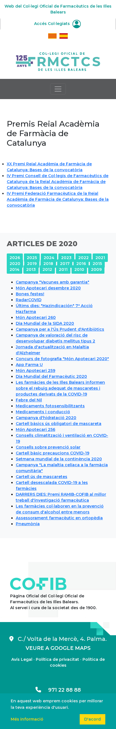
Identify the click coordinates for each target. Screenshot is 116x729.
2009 (96, 269)
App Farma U (29, 364)
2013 (31, 269)
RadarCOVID (28, 299)
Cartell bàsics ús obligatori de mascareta (58, 423)
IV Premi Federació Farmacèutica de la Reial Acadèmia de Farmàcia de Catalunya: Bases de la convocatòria (58, 199)
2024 (49, 257)
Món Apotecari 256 (35, 429)
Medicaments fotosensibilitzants (50, 405)
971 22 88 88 (61, 690)
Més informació (27, 719)
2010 (79, 269)
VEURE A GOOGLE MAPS (58, 648)
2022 (83, 257)
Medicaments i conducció (43, 411)
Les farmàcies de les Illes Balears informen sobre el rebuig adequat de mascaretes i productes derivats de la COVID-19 (60, 388)
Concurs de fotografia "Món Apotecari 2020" (62, 358)
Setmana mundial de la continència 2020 (59, 458)
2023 (66, 257)
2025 (32, 257)
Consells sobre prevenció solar (48, 447)
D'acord (92, 719)
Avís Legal (21, 659)
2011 (63, 269)
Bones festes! (30, 293)
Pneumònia (28, 523)
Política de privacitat (57, 659)
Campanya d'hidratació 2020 (46, 417)
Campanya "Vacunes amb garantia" (52, 282)
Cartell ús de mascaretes (41, 476)
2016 (81, 263)
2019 (32, 263)
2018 (48, 263)
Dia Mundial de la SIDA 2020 (45, 323)
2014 (14, 269)
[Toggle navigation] (58, 89)
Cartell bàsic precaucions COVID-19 (52, 453)
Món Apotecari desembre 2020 (48, 288)
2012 (47, 269)
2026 (15, 257)
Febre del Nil (29, 400)
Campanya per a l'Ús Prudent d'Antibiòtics (60, 329)
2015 (97, 263)
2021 (100, 257)
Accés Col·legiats (52, 23)
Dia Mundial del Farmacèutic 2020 (51, 376)
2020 (15, 263)
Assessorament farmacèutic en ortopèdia (59, 517)
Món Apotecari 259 (35, 370)
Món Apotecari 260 (36, 317)
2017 (65, 263)
